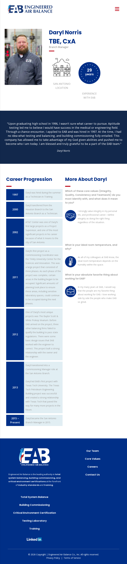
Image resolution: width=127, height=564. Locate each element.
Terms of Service (72, 557)
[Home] (30, 8)
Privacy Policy (53, 557)
